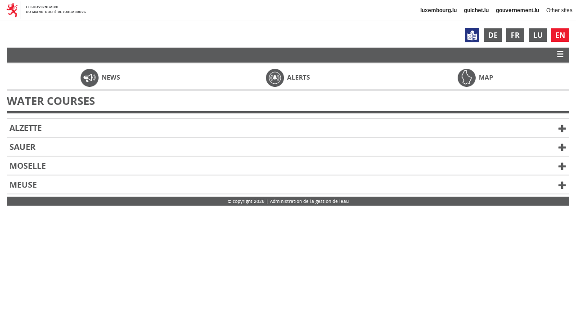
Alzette (25, 127)
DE (493, 35)
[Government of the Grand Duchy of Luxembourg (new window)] (49, 10)
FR (515, 35)
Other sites (559, 10)
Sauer (22, 146)
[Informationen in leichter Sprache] (472, 35)
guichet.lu (476, 10)
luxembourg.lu (438, 10)
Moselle (27, 165)
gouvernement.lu (517, 10)
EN (560, 35)
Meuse (23, 184)
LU (538, 35)
